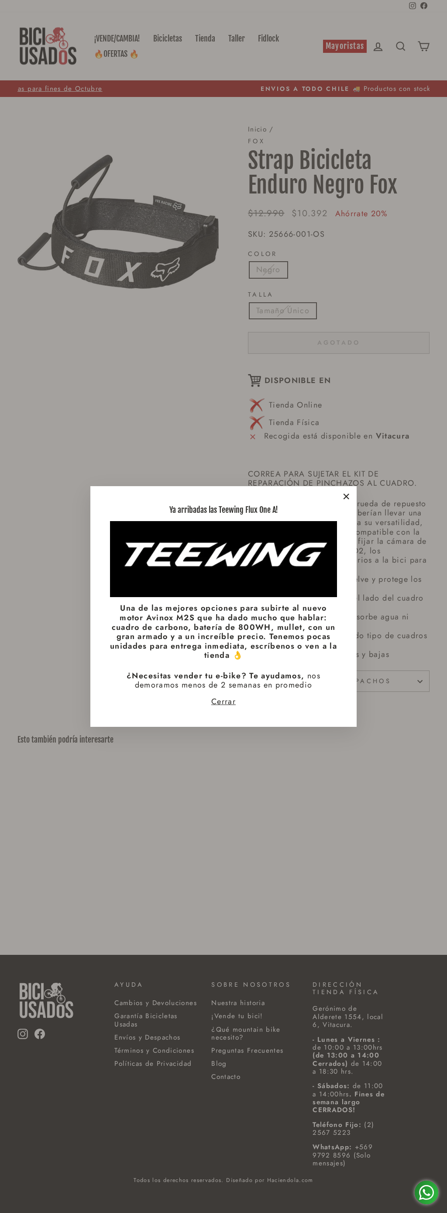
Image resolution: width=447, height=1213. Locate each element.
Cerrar (223, 702)
